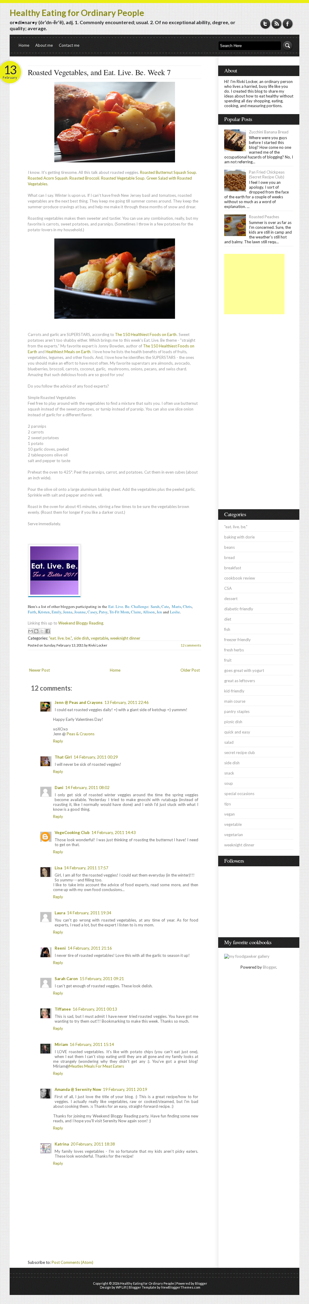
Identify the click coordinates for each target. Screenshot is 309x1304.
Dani (59, 787)
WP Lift (121, 1287)
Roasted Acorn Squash (48, 178)
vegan (229, 814)
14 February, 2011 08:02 (87, 787)
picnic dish (233, 721)
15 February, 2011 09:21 (102, 978)
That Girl (63, 757)
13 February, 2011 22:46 (126, 702)
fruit (227, 660)
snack (229, 773)
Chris (187, 606)
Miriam (61, 1044)
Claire (136, 612)
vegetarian (233, 834)
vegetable (99, 638)
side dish (81, 638)
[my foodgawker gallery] (246, 956)
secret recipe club (239, 752)
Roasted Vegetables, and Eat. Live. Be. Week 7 (99, 72)
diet (227, 619)
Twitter (265, 23)
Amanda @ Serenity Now (78, 1089)
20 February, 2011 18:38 (93, 1144)
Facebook (287, 23)
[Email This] (30, 631)
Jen (159, 612)
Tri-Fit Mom (119, 612)
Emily (56, 612)
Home (24, 45)
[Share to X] (42, 631)
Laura (60, 912)
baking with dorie (239, 537)
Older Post (190, 670)
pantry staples (237, 711)
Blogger (269, 967)
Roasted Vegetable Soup (123, 178)
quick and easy (237, 732)
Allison (149, 612)
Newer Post (39, 670)
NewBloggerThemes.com (180, 1287)
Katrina (62, 1144)
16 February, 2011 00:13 (95, 1009)
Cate (165, 606)
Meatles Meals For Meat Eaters (96, 1066)
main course (234, 701)
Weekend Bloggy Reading (80, 623)
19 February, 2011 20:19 (125, 1089)
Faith (32, 612)
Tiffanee (63, 1009)
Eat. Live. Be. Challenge (128, 606)
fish (227, 629)
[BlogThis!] (36, 631)
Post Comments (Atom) (72, 1262)
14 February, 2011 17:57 (86, 867)
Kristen (44, 612)
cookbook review (239, 578)
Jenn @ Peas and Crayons (79, 702)
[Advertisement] (254, 284)
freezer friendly (237, 639)
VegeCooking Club (72, 832)
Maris (176, 606)
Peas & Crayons (80, 733)
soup (228, 783)
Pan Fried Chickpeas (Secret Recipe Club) (267, 174)
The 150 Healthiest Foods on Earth (146, 334)
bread (229, 557)
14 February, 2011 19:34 (89, 912)
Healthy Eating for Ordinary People (77, 13)
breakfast (232, 567)
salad (229, 742)
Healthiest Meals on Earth (68, 351)
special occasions (239, 793)
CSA (228, 588)
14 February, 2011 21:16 (90, 948)
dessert (230, 598)
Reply (58, 741)
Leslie (175, 612)
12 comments (191, 645)
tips (227, 803)
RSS (276, 23)
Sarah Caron (66, 978)
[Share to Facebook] (48, 631)
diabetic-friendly (238, 608)
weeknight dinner (125, 638)
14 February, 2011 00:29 (96, 757)
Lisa (58, 867)
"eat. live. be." (60, 638)
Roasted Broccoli (84, 178)
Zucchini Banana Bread (268, 131)
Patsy (103, 612)
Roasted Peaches (264, 216)
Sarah (155, 606)
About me (44, 45)
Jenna (67, 612)
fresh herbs (234, 649)
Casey (92, 612)
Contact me (69, 45)
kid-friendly (234, 691)
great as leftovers (239, 680)
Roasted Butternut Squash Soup (168, 172)
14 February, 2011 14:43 (113, 832)
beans (229, 547)
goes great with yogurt (244, 670)
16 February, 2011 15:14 (92, 1044)
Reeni (60, 948)
